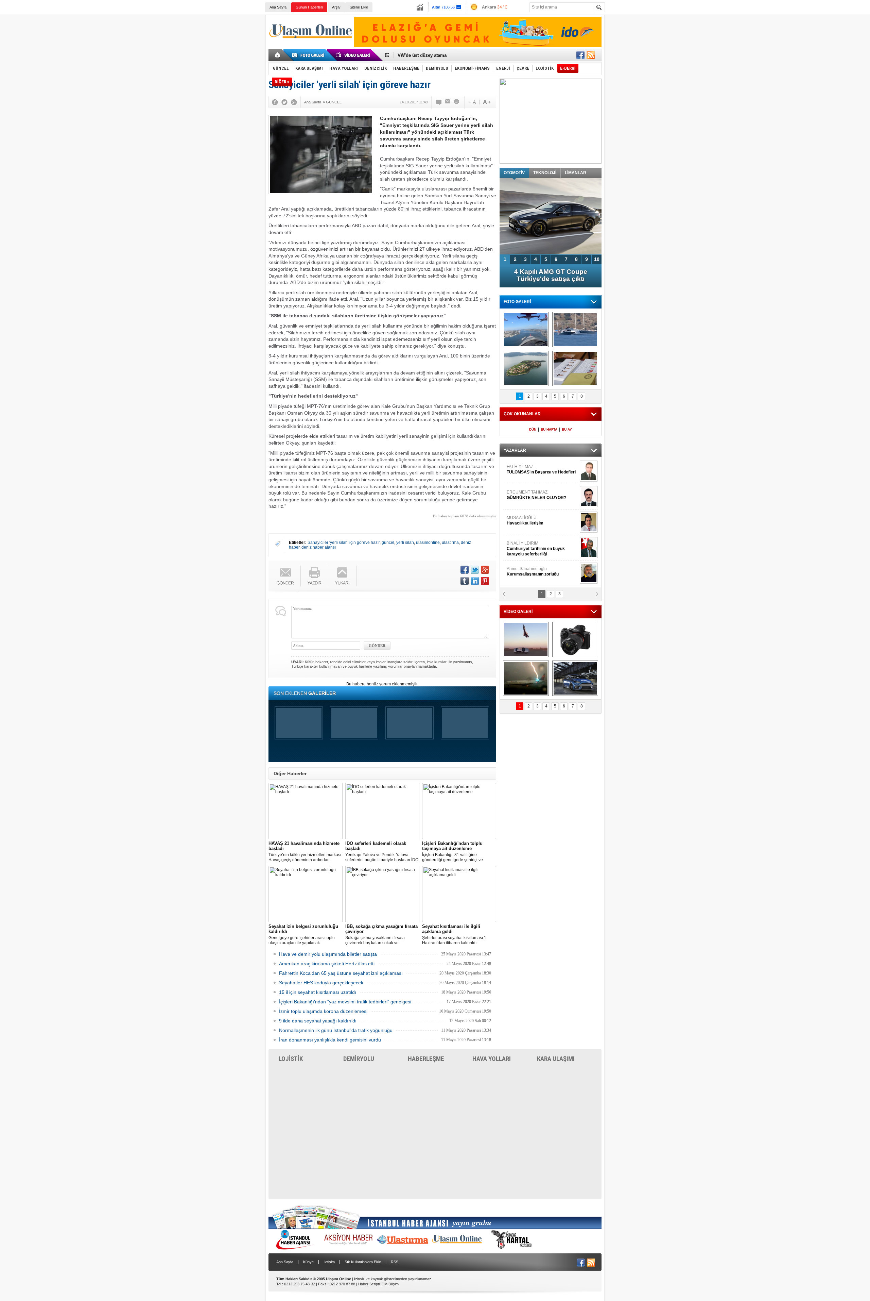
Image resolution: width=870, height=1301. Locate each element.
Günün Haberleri (309, 7)
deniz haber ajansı (318, 547)
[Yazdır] (457, 102)
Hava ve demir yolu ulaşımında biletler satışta (328, 954)
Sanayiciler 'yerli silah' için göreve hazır (344, 542)
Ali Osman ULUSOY (525, 546)
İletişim (329, 1262)
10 (596, 259)
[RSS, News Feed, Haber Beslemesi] (591, 55)
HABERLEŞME (426, 1059)
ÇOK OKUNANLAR (522, 414)
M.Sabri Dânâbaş (528, 495)
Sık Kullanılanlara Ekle (363, 1262)
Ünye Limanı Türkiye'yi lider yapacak (436, 55)
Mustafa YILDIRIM (541, 520)
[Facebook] (275, 102)
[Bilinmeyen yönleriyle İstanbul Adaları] (526, 368)
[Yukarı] (342, 576)
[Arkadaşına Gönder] (448, 102)
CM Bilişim (390, 1284)
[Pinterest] (485, 581)
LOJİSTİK (291, 1059)
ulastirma (450, 542)
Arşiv (336, 7)
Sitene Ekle (359, 7)
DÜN (532, 429)
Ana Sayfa (277, 7)
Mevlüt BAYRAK (532, 469)
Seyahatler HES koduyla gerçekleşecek (321, 982)
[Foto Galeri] (309, 55)
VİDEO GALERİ (518, 611)
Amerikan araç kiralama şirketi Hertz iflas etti (327, 963)
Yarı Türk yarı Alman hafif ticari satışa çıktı (550, 275)
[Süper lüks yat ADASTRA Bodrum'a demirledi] (575, 329)
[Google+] (294, 102)
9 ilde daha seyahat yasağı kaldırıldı (317, 1020)
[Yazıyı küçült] (472, 102)
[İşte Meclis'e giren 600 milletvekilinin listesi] (575, 368)
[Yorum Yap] (439, 102)
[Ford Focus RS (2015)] (575, 678)
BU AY (567, 429)
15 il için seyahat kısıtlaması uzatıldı (317, 992)
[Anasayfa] (277, 55)
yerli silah (405, 542)
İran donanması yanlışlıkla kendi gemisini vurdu (330, 1040)
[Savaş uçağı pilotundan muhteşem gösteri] (526, 639)
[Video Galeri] (353, 55)
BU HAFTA (549, 429)
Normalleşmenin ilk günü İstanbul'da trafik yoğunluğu (336, 1030)
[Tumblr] (464, 581)
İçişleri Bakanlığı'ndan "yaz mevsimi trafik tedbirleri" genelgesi (345, 1001)
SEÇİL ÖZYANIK (522, 571)
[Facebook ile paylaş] (580, 55)
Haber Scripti (369, 1284)
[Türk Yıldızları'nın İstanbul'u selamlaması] (526, 329)
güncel (388, 542)
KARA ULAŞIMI (556, 1059)
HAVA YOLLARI (491, 1059)
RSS (394, 1262)
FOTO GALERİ (517, 301)
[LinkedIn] (475, 581)
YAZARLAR (515, 450)
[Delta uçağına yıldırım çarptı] (526, 678)
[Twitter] (284, 102)
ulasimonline (428, 542)
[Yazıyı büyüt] (487, 102)
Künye (308, 1262)
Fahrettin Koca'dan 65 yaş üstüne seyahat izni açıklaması (341, 973)
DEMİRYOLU (358, 1059)
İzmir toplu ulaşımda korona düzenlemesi (323, 1011)
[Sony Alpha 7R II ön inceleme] (575, 639)
